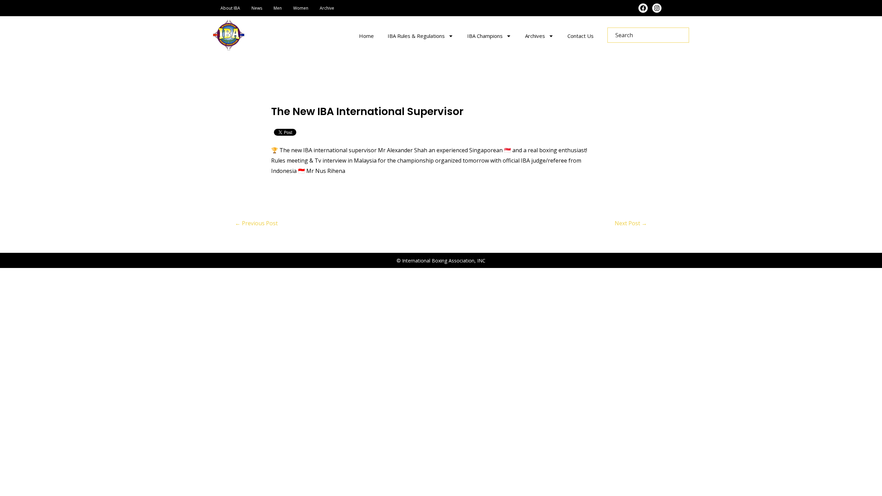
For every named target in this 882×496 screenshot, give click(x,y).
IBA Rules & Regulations (416, 35)
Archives (535, 35)
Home (366, 35)
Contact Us (580, 35)
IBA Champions (485, 35)
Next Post (631, 223)
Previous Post (256, 223)
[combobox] (648, 35)
